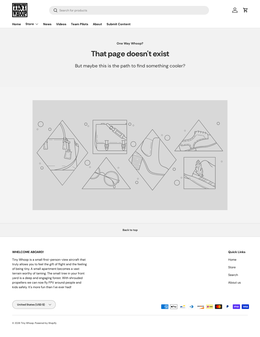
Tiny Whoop (27, 323)
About (97, 24)
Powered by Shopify (46, 323)
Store (30, 24)
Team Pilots (79, 24)
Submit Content (119, 24)
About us (234, 283)
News (47, 24)
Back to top (130, 230)
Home (16, 24)
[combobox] (129, 10)
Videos (61, 24)
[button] (245, 10)
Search (233, 275)
